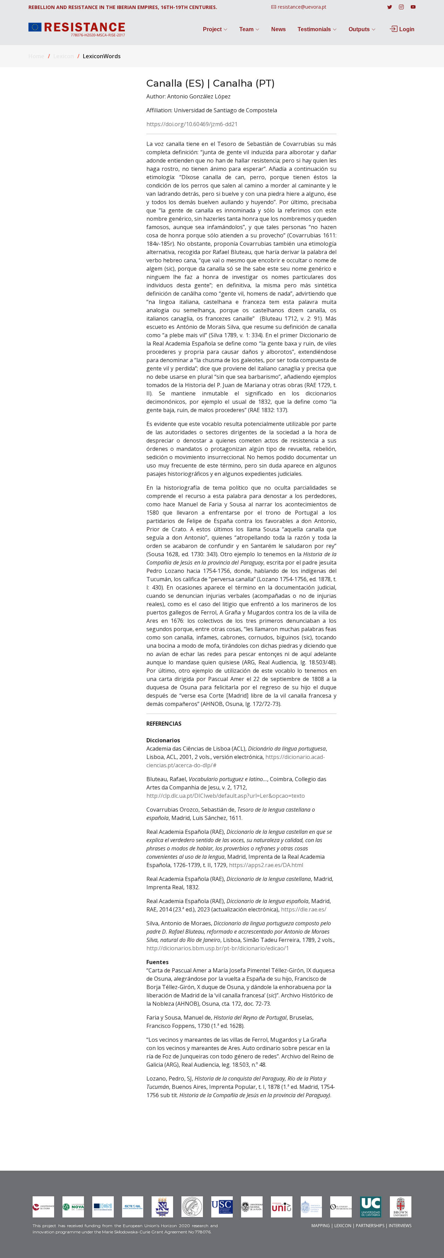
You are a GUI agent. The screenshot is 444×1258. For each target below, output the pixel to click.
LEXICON (342, 1226)
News (278, 29)
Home (36, 56)
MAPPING (320, 1226)
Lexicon (63, 56)
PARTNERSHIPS (370, 1226)
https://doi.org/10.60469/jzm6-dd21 (192, 124)
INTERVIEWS (400, 1226)
